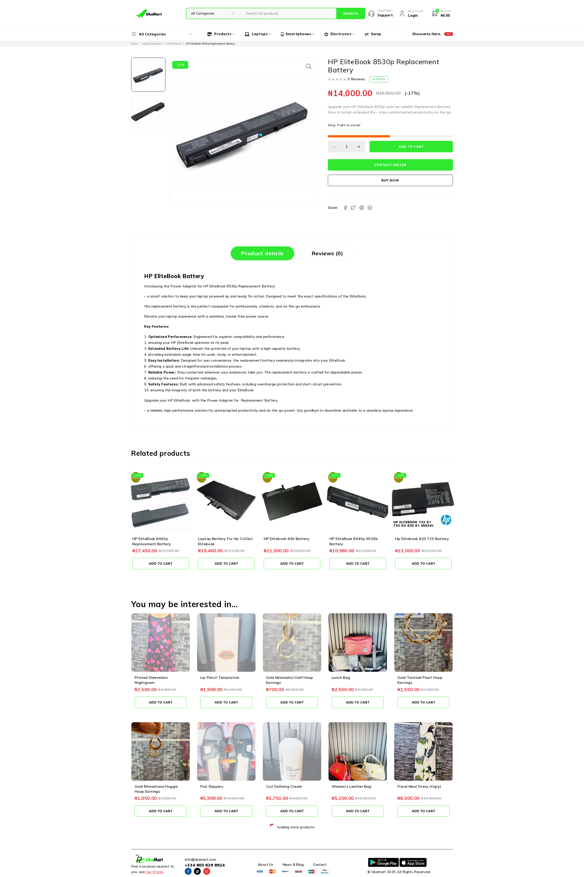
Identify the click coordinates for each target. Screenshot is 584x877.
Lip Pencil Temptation (219, 677)
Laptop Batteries (152, 43)
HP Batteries (173, 43)
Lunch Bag (341, 677)
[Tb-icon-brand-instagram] (206, 871)
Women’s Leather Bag (351, 786)
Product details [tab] (262, 253)
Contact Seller (390, 165)
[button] (309, 66)
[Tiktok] (197, 871)
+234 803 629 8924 (205, 865)
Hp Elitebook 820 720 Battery (356, 538)
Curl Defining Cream (284, 786)
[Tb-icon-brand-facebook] (188, 871)
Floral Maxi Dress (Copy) (419, 786)
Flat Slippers (211, 786)
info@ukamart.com (200, 859)
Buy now (390, 180)
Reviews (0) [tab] (327, 253)
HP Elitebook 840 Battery (221, 538)
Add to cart (411, 147)
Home (134, 43)
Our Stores (155, 872)
